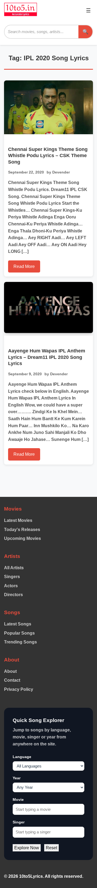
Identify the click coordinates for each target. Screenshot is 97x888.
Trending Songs (20, 642)
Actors (11, 585)
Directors (13, 594)
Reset (51, 847)
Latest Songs (17, 624)
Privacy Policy (18, 689)
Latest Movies (18, 520)
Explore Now (26, 847)
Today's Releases (22, 529)
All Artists (14, 567)
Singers (12, 576)
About (10, 671)
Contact (12, 680)
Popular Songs (19, 633)
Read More (24, 266)
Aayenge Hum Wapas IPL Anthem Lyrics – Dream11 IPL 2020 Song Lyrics (46, 357)
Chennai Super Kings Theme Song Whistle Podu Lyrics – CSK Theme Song (48, 156)
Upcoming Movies (22, 538)
